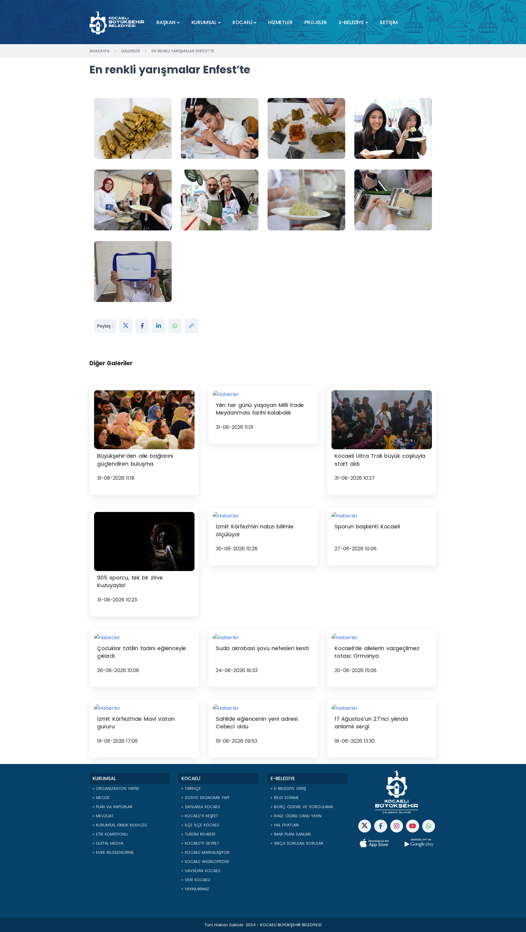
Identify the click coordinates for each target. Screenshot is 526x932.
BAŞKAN (165, 22)
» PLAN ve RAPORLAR (112, 807)
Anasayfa (99, 51)
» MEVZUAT (103, 816)
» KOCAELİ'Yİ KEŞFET (199, 816)
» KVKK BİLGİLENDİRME (113, 852)
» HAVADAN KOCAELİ (200, 871)
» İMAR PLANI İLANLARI (291, 834)
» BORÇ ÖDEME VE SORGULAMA (302, 807)
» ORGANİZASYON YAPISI (116, 788)
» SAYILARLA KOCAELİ (200, 807)
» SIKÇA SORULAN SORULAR (297, 843)
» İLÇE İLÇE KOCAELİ (200, 825)
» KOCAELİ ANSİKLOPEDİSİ (205, 861)
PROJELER (315, 22)
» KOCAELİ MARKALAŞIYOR (205, 852)
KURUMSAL (203, 22)
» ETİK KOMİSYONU (110, 834)
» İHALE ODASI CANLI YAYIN (296, 816)
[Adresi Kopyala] (191, 326)
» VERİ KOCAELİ (195, 880)
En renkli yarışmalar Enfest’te (183, 51)
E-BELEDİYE (351, 22)
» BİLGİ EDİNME (285, 798)
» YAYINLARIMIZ (195, 889)
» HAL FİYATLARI (285, 825)
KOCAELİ (242, 22)
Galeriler (130, 51)
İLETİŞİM (389, 22)
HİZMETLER (280, 22)
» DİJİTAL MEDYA (108, 843)
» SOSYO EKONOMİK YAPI (205, 798)
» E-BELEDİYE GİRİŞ (288, 788)
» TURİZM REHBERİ (198, 834)
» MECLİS (101, 798)
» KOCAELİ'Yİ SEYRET (200, 843)
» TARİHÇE (191, 788)
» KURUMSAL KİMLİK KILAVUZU (120, 825)
